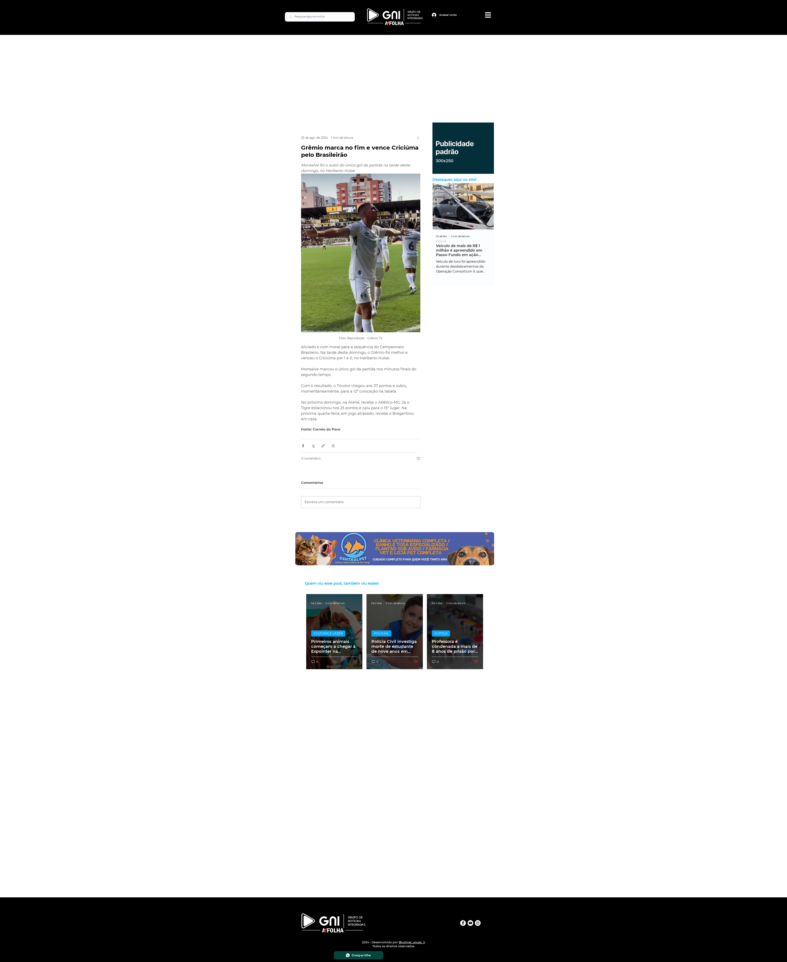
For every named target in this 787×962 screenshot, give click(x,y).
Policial (441, 241)
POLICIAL (381, 633)
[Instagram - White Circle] (478, 923)
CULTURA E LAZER (328, 633)
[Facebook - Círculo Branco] (463, 923)
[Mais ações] (417, 137)
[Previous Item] (439, 206)
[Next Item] (487, 206)
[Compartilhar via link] (323, 446)
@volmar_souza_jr (412, 942)
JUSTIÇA (441, 633)
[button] (488, 15)
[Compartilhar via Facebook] (303, 446)
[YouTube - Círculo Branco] (470, 923)
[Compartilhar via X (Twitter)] (313, 446)
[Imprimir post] (333, 446)
